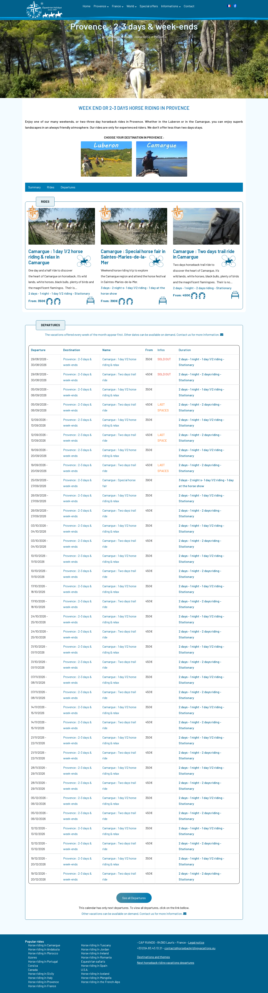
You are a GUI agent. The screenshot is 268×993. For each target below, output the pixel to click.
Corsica (33, 965)
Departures (68, 187)
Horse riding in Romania (96, 957)
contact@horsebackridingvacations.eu (189, 948)
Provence (100, 6)
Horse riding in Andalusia (44, 949)
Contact (189, 6)
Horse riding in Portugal (43, 961)
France (116, 6)
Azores (32, 957)
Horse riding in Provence (43, 982)
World (130, 6)
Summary (34, 187)
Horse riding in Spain (94, 965)
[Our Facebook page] (235, 5)
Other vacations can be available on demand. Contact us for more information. (132, 913)
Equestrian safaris (93, 961)
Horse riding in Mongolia (96, 977)
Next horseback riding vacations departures (165, 962)
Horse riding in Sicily (41, 973)
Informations (169, 6)
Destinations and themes (153, 957)
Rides (50, 187)
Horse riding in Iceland (95, 973)
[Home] (45, 9)
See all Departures (134, 898)
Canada (33, 969)
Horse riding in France (42, 986)
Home (86, 6)
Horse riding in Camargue (44, 945)
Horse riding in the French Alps (100, 982)
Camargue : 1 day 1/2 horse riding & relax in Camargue (55, 257)
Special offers (149, 6)
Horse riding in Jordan (95, 949)
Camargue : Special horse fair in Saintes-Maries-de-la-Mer (133, 257)
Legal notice (196, 942)
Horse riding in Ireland (95, 953)
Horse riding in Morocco (43, 953)
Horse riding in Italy (40, 977)
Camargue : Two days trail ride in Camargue (203, 254)
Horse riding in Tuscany (96, 945)
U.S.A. (84, 969)
